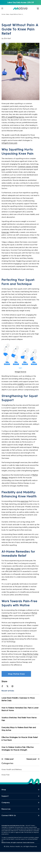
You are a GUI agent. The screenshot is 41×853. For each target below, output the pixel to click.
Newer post (31, 759)
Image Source (20, 372)
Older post (9, 759)
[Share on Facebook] (2, 686)
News (7, 14)
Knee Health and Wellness (12, 769)
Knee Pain (6, 775)
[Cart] (37, 8)
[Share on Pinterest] (12, 686)
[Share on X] (7, 686)
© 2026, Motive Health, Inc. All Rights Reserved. (20, 846)
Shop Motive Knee (16, 674)
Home (3, 14)
